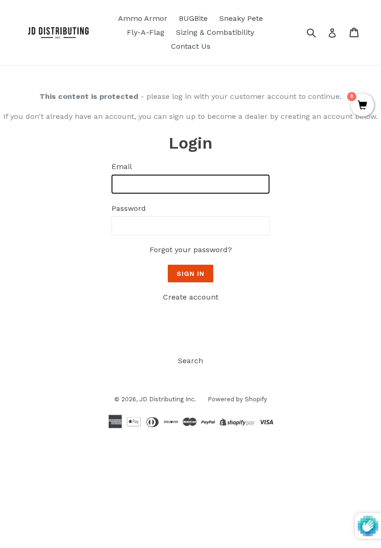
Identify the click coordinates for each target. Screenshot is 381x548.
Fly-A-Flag (145, 32)
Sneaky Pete (241, 18)
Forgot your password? (191, 249)
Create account (190, 297)
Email (122, 166)
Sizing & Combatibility (215, 32)
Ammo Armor (142, 18)
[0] (362, 105)
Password (129, 208)
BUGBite (193, 18)
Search (190, 360)
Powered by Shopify (237, 399)
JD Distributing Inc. (167, 399)
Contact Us (190, 46)
